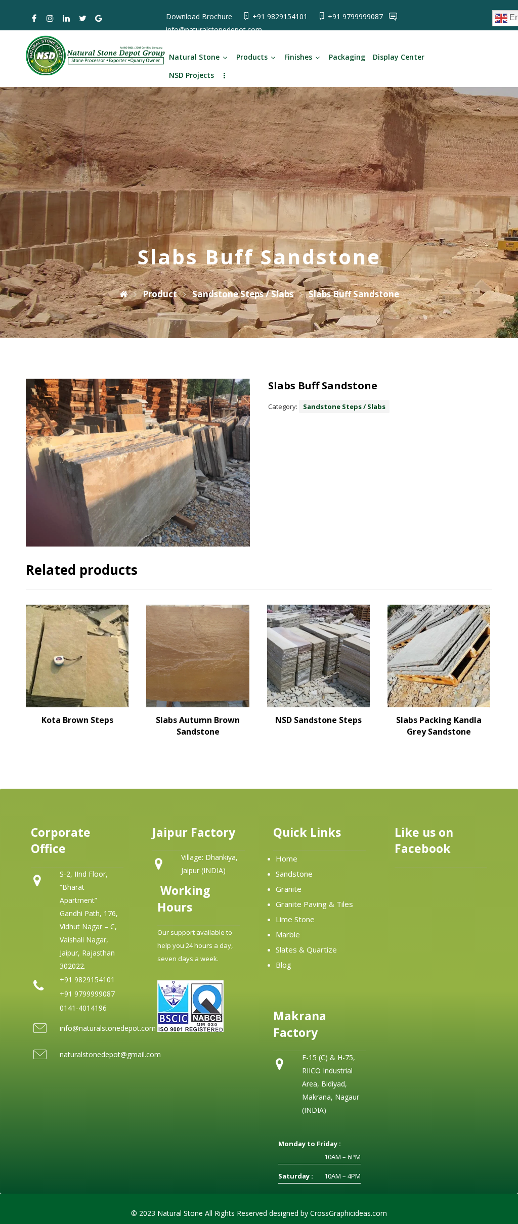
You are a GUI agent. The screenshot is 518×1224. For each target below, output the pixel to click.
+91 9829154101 (281, 16)
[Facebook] (34, 18)
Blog (283, 965)
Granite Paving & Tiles (314, 904)
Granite (288, 889)
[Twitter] (82, 18)
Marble (288, 934)
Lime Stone (295, 919)
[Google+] (99, 18)
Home (286, 858)
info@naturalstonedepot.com (214, 29)
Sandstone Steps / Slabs (344, 406)
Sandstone (294, 874)
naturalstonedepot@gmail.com (110, 1054)
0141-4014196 (83, 1008)
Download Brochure (199, 16)
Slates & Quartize (306, 949)
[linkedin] (66, 18)
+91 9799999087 (356, 16)
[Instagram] (50, 18)
